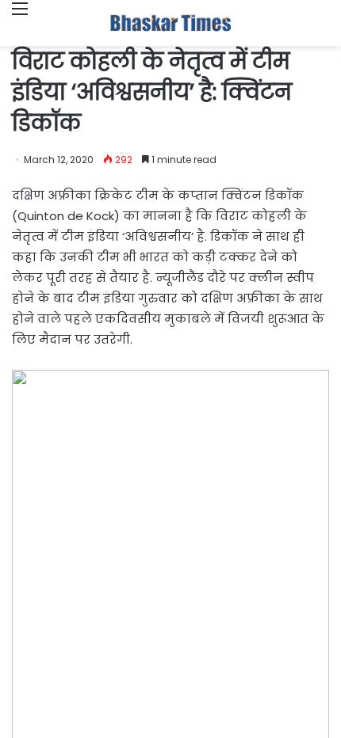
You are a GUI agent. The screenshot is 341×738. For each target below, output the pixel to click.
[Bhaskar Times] (170, 23)
